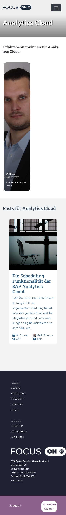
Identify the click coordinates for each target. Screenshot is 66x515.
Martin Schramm (44, 335)
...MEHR (15, 409)
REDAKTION (17, 426)
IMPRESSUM (17, 437)
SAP (18, 338)
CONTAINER (17, 404)
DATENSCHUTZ (19, 431)
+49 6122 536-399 (25, 476)
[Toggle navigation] (56, 7)
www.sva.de (17, 480)
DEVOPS (15, 387)
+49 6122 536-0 (27, 472)
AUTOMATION (18, 393)
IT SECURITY (17, 398)
